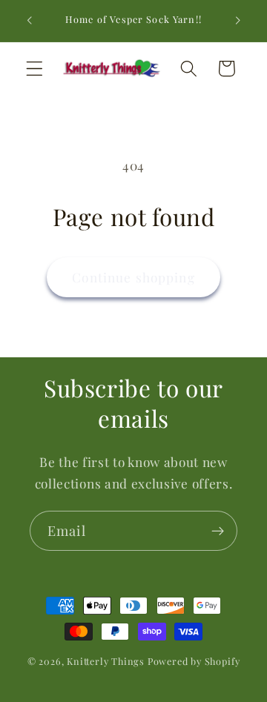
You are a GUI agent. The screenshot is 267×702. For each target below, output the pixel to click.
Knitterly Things (106, 661)
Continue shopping (133, 276)
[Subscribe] (218, 531)
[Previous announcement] (29, 20)
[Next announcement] (238, 20)
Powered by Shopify (194, 661)
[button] (34, 68)
